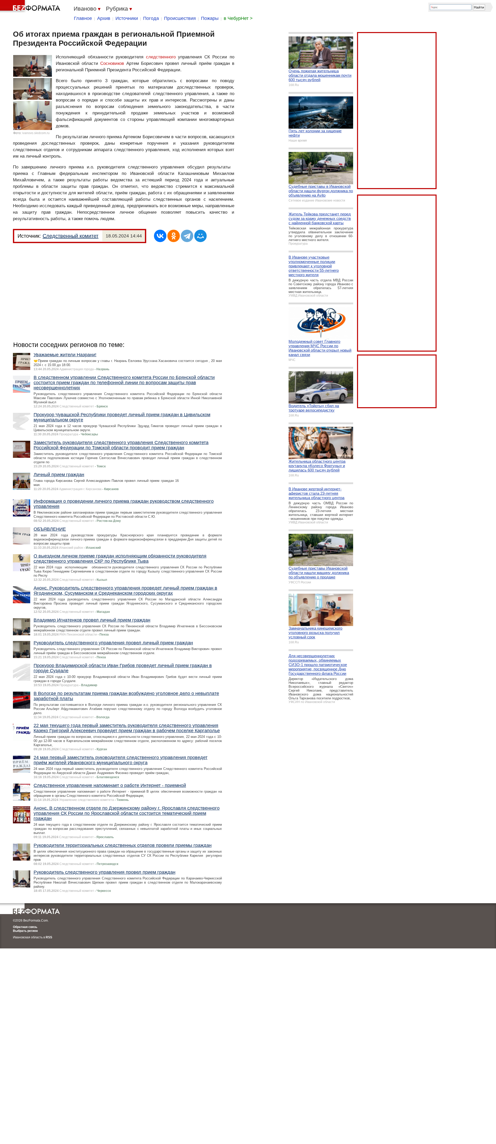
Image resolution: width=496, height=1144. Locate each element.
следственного (161, 57)
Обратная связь (25, 927)
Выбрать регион (25, 931)
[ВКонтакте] (160, 236)
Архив (103, 18)
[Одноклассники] (173, 236)
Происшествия (180, 18)
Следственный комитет (70, 236)
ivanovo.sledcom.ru (36, 133)
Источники (126, 18)
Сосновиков (112, 63)
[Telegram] (187, 236)
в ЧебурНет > (238, 18)
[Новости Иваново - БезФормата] (31, 6)
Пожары (210, 18)
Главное (83, 18)
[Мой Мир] (200, 236)
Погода (151, 18)
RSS (49, 937)
